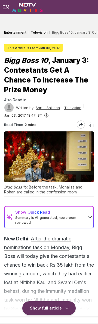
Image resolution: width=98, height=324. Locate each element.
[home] (27, 7)
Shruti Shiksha (48, 107)
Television (72, 107)
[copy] (91, 124)
